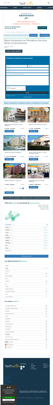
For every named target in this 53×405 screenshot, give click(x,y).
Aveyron (7, 270)
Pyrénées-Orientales (26, 291)
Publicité (45, 367)
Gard (26, 273)
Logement (39, 7)
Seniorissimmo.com (24, 391)
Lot (26, 283)
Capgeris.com (43, 391)
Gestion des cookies (39, 397)
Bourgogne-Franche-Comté (26, 308)
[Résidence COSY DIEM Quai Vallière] (39, 114)
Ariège (6, 265)
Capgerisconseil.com (34, 391)
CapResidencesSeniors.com (26, 392)
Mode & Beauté (8, 381)
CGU (32, 364)
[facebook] (4, 3)
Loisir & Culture (27, 7)
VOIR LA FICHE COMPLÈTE (13, 51)
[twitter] (6, 3)
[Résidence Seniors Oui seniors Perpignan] (39, 170)
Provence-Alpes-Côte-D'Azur (26, 339)
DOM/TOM (7, 318)
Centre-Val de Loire (26, 313)
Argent (15, 7)
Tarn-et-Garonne (26, 296)
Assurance (6, 379)
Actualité (50, 7)
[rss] (9, 3)
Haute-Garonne (26, 276)
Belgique (28, 344)
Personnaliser (8, 400)
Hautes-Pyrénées (26, 289)
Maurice (28, 342)
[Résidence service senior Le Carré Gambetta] (14, 114)
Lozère (6, 286)
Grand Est (26, 321)
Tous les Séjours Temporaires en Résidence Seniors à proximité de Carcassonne (26, 198)
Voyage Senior (3, 7)
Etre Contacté (44, 35)
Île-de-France (26, 326)
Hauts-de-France (26, 324)
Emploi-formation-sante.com (40, 392)
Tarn (26, 294)
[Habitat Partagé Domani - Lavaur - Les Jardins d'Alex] (39, 142)
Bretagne (26, 311)
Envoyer (27, 92)
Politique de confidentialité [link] (8, 402)
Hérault (26, 281)
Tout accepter (8, 397)
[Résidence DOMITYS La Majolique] (14, 170)
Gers (6, 278)
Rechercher (33, 35)
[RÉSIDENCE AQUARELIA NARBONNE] (14, 142)
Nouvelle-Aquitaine (26, 331)
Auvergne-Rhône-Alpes (26, 305)
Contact (45, 364)
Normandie (26, 329)
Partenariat (46, 365)
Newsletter (33, 368)
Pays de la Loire (26, 337)
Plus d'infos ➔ (9, 131)
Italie (28, 347)
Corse (26, 316)
